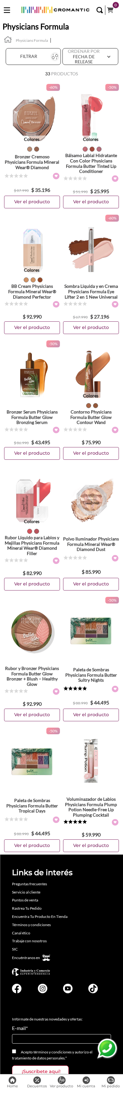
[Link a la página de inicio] (8, 40)
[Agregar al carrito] (32, 202)
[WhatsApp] (107, 1048)
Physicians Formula (32, 40)
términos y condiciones (52, 1052)
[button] (100, 10)
